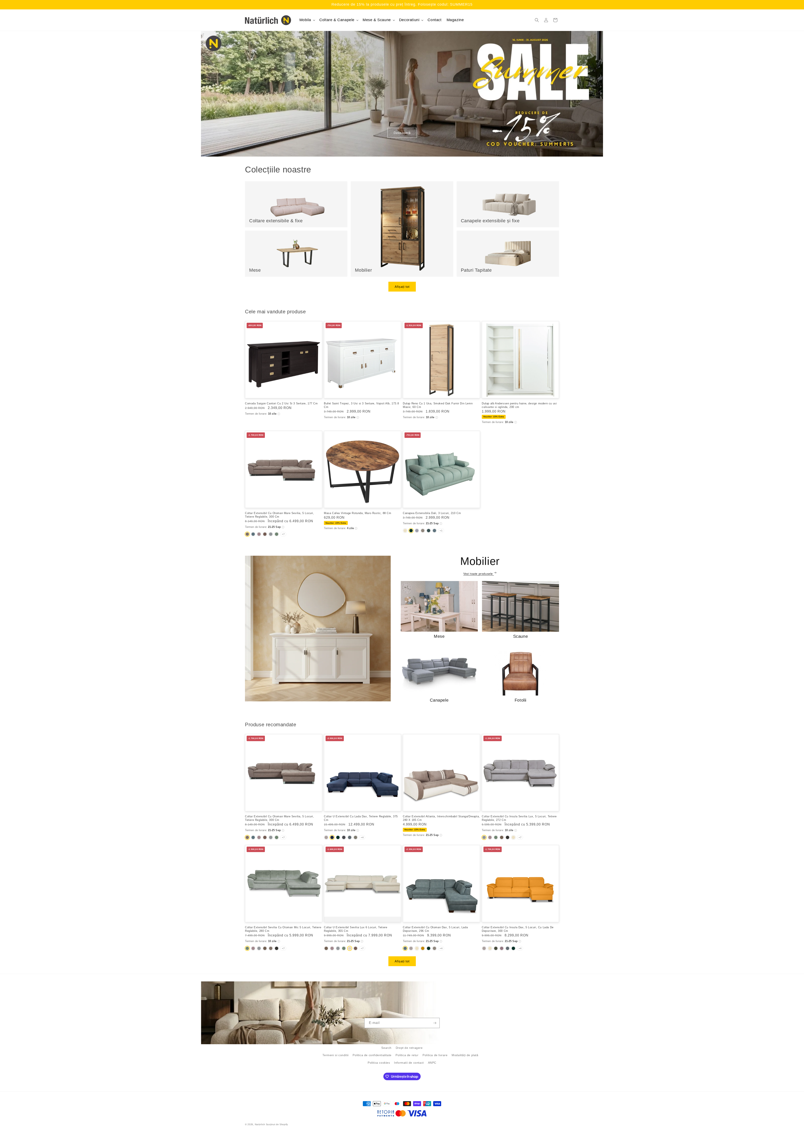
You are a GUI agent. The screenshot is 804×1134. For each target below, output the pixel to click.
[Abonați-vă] (434, 1023)
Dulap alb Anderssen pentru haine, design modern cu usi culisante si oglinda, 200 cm (519, 405)
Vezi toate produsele (478, 573)
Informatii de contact (409, 1062)
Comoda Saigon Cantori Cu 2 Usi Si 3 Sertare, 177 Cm (281, 403)
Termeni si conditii (335, 1055)
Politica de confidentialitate (372, 1055)
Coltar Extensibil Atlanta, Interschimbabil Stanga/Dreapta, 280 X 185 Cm (441, 818)
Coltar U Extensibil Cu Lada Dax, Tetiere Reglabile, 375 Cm (361, 818)
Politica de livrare (435, 1055)
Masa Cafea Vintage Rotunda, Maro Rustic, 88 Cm (357, 513)
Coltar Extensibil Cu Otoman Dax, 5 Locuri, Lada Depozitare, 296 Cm (435, 929)
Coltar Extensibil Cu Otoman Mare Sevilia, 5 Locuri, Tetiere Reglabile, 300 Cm (279, 515)
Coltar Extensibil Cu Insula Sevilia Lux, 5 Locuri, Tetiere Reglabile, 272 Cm (519, 818)
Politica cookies (379, 1062)
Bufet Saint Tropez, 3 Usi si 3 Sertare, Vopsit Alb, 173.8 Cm (361, 405)
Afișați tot (402, 286)
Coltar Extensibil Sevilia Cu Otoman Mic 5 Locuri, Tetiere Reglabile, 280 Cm (283, 929)
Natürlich (260, 1124)
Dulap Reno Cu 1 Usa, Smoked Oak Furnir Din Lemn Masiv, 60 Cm (438, 405)
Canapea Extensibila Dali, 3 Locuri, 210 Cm (432, 513)
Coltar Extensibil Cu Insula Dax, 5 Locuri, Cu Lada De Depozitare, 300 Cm (518, 929)
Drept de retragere (409, 1047)
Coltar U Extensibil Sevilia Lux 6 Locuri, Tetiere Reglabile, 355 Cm (355, 929)
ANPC (432, 1062)
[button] (307, 20)
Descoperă (402, 133)
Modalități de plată (465, 1055)
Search (386, 1047)
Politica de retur (407, 1055)
